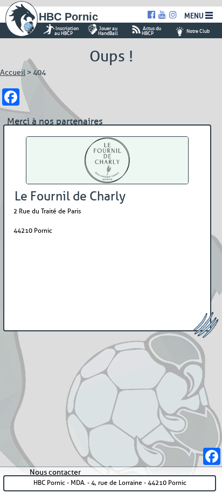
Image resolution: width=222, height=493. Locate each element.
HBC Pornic (68, 17)
